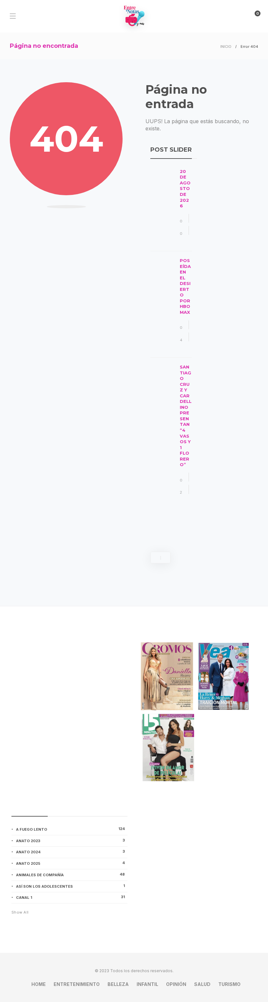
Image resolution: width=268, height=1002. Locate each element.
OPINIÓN (176, 984)
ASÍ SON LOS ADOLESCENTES (70, 886)
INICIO (225, 46)
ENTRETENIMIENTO (77, 984)
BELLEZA (118, 984)
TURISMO (229, 984)
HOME (38, 984)
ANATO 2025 (70, 863)
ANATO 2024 (70, 851)
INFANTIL (147, 984)
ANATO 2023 (70, 840)
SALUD (202, 984)
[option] (171, 336)
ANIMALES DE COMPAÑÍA (70, 874)
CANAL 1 (70, 897)
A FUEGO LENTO (70, 829)
